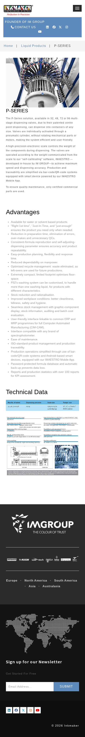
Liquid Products (33, 45)
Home (8, 45)
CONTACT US (25, 27)
